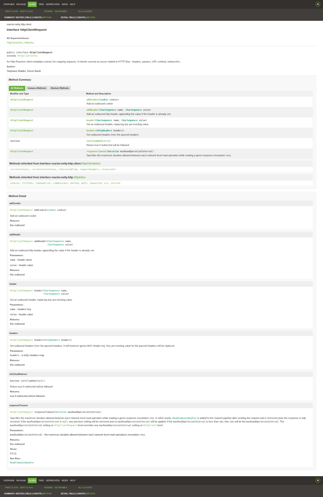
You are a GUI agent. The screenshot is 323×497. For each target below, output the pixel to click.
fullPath (27, 183)
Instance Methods (37, 88)
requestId (95, 183)
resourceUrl (108, 169)
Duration (113, 151)
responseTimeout (96, 151)
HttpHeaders (104, 130)
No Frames (61, 11)
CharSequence (108, 110)
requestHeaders (89, 169)
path (84, 183)
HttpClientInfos (15, 42)
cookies (14, 183)
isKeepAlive (42, 183)
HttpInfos (29, 42)
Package (21, 4)
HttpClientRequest (21, 99)
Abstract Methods (60, 88)
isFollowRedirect (97, 141)
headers (91, 130)
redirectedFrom (67, 169)
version (115, 183)
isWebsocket (60, 183)
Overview (9, 4)
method (74, 183)
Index (65, 4)
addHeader (92, 110)
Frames (48, 11)
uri (106, 183)
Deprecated (53, 4)
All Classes (85, 11)
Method (47, 17)
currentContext (19, 169)
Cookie (104, 99)
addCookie (92, 99)
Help (72, 4)
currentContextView (43, 169)
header (90, 120)
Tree (41, 4)
